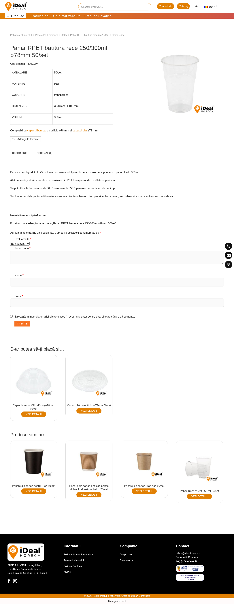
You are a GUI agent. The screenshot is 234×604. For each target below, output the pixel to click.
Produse (17, 16)
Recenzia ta (22, 248)
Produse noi (40, 16)
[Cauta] (146, 6)
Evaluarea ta (22, 239)
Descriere (19, 153)
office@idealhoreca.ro (188, 553)
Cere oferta (165, 6)
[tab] (19, 153)
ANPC (67, 572)
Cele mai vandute (67, 16)
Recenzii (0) (44, 153)
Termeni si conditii (74, 560)
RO (209, 7)
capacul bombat (37, 130)
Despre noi (126, 554)
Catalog (183, 6)
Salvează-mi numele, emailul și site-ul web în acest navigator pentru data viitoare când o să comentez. (75, 316)
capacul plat (80, 130)
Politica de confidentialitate (79, 554)
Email (18, 296)
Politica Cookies (73, 566)
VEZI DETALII (34, 414)
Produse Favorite (98, 16)
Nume (19, 275)
